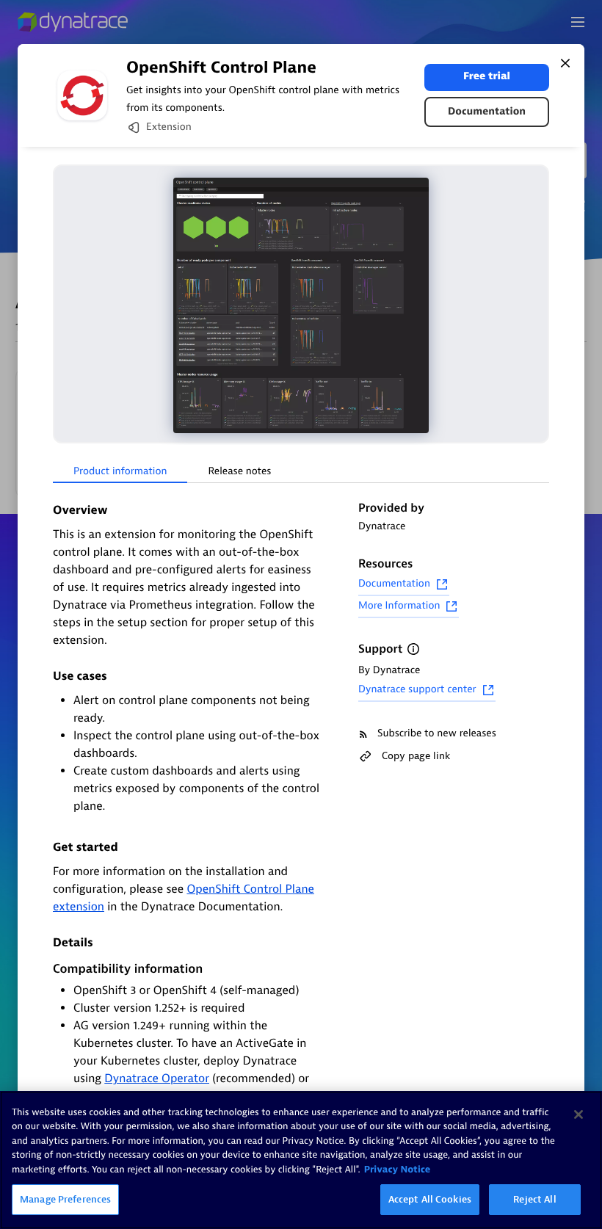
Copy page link (416, 756)
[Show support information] (413, 649)
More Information (399, 606)
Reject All (534, 1199)
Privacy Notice (397, 1170)
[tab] (120, 472)
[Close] (565, 63)
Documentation (487, 112)
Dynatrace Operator (156, 1078)
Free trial (486, 76)
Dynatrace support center (417, 690)
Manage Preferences (65, 1199)
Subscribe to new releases (436, 734)
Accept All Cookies (429, 1199)
